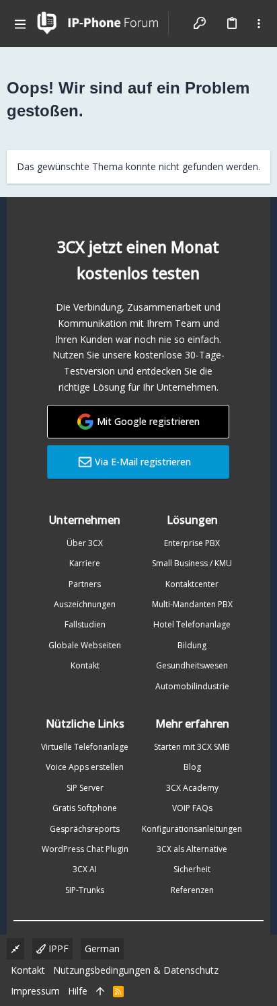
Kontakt (85, 665)
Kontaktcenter (192, 584)
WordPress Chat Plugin (85, 849)
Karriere (84, 563)
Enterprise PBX (192, 543)
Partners (85, 584)
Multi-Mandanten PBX (192, 604)
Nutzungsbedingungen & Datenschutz (136, 970)
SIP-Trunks (84, 890)
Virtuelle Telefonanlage (84, 746)
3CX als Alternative (192, 849)
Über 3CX (85, 543)
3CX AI (85, 869)
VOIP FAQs (192, 808)
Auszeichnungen (85, 604)
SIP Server (85, 788)
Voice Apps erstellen (85, 767)
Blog (192, 767)
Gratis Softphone (84, 808)
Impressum (35, 990)
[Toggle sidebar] (258, 23)
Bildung (191, 645)
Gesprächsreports (85, 829)
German (102, 948)
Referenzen (192, 890)
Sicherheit (191, 869)
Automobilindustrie (192, 686)
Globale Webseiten (84, 645)
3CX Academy (192, 788)
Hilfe (77, 990)
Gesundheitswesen (192, 665)
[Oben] (100, 991)
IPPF (57, 948)
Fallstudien (85, 624)
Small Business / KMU (192, 563)
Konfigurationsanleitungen (192, 829)
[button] (20, 23)
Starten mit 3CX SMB (192, 746)
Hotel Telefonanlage (192, 624)
